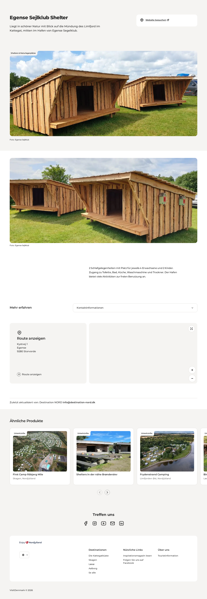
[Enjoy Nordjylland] (30, 542)
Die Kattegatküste (99, 555)
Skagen (93, 560)
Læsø (91, 564)
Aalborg (93, 568)
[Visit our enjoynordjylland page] (85, 523)
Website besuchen (155, 20)
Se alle (92, 572)
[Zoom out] (192, 378)
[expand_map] (191, 328)
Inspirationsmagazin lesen (137, 555)
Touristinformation (168, 555)
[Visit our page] (94, 523)
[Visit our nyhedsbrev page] (112, 523)
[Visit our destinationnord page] (121, 523)
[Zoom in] (192, 370)
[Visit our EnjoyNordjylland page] (103, 523)
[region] (143, 353)
